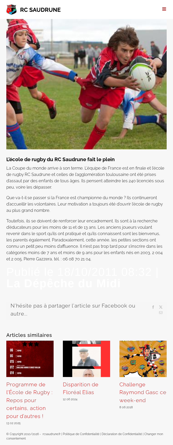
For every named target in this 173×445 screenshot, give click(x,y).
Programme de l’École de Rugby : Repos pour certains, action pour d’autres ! (29, 400)
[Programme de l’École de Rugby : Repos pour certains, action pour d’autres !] (30, 343)
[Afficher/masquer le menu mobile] (164, 9)
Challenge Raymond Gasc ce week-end (142, 392)
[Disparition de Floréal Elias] (86, 343)
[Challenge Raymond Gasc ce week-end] (143, 343)
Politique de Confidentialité (81, 434)
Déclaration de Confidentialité (122, 434)
